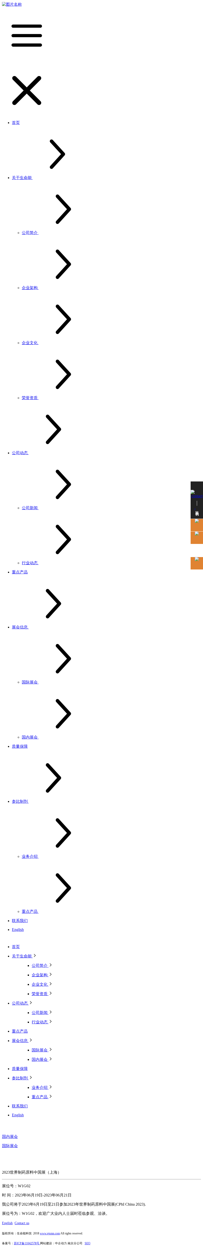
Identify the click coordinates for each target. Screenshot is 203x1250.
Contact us (22, 1223)
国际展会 (10, 1146)
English (7, 1223)
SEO (87, 1243)
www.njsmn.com (50, 1233)
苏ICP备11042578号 (27, 1243)
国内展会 (10, 1136)
